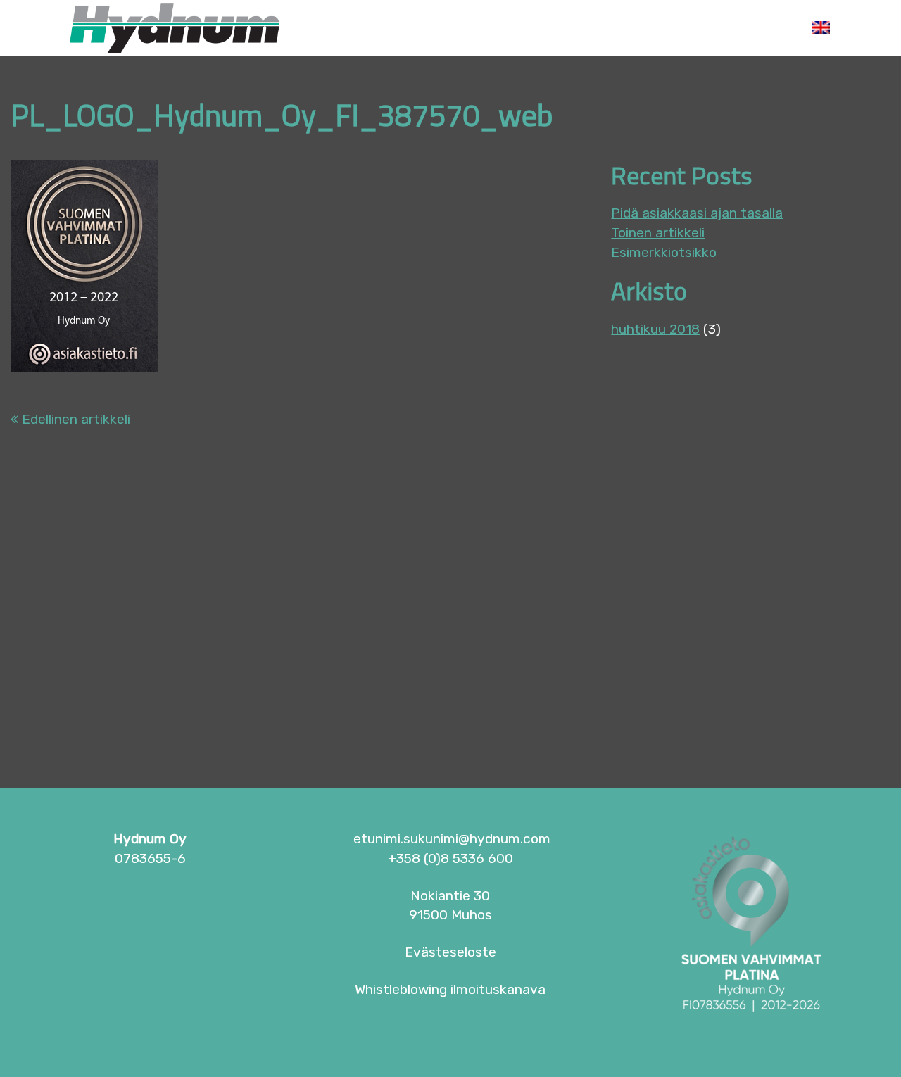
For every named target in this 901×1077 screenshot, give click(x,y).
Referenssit (610, 28)
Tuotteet (504, 28)
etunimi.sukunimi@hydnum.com (451, 839)
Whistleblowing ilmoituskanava (450, 989)
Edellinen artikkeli (74, 419)
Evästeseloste (450, 952)
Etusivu (338, 28)
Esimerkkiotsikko (664, 252)
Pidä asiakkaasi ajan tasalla (697, 213)
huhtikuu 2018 (655, 329)
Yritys (419, 28)
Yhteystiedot (732, 28)
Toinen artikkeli (658, 233)
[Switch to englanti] (821, 28)
